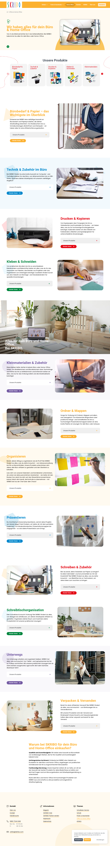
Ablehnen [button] (87, 839)
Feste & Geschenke (56, 4)
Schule (44, 4)
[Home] (7, 12)
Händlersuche (14, 816)
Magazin (46, 810)
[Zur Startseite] (11, 5)
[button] (8, 74)
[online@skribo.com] (8, 832)
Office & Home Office (83, 818)
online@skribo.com (16, 832)
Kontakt (12, 813)
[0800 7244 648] (8, 821)
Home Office (70, 4)
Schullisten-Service (83, 810)
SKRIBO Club (47, 813)
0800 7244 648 (15, 821)
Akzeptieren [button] (78, 839)
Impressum (46, 818)
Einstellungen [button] (100, 840)
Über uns (92, 4)
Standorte (102, 4)
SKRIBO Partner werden (51, 816)
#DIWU (85, 4)
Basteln (78, 4)
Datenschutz (47, 821)
